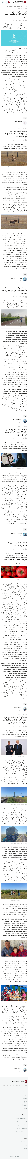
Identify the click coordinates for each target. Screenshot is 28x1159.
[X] (14, 21)
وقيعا (15, 6)
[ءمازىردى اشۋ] (3, 2)
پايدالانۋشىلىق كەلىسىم (21, 1118)
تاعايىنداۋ (11, 6)
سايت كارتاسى (23, 1142)
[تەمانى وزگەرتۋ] (7, 2)
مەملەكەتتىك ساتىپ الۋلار (21, 1132)
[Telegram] (20, 21)
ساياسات (25, 1099)
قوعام (25, 118)
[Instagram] (26, 21)
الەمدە (25, 1109)
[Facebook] (17, 21)
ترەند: (25, 6)
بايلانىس (25, 1145)
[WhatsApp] (23, 21)
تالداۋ (25, 1102)
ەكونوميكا (24, 1105)
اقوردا (7, 6)
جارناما (25, 1149)
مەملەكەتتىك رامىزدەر (22, 1125)
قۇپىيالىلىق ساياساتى (22, 1122)
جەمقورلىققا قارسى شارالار (21, 1129)
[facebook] (20, 1085)
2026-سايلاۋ (20, 6)
